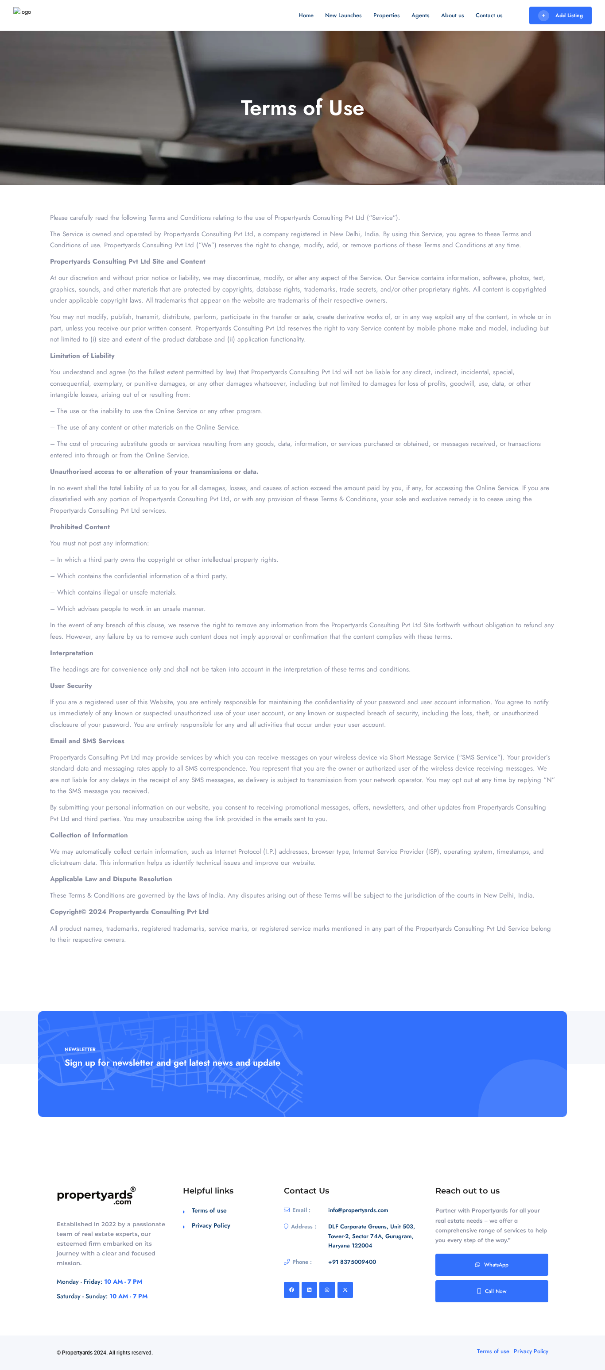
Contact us (489, 15)
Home (306, 15)
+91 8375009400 (352, 1262)
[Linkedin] (309, 1289)
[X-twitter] (345, 1289)
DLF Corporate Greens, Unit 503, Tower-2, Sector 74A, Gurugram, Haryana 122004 (371, 1236)
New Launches (343, 15)
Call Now (496, 1291)
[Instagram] (327, 1289)
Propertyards (77, 1353)
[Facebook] (291, 1289)
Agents (420, 15)
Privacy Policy (211, 1225)
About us (452, 15)
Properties (386, 15)
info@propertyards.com (358, 1210)
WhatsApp (496, 1264)
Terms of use (209, 1210)
